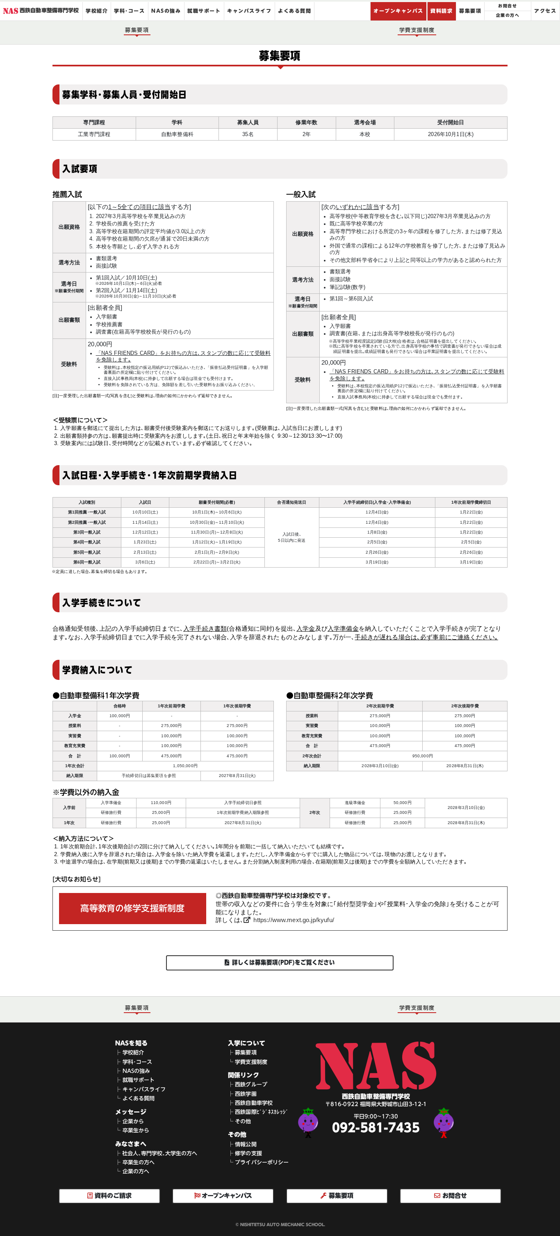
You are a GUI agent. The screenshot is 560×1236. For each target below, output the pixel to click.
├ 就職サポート (135, 1080)
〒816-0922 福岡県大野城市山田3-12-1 (376, 1104)
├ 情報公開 (242, 1144)
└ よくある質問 (135, 1098)
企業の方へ (507, 16)
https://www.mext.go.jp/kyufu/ (293, 920)
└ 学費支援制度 (247, 1062)
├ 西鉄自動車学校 (250, 1103)
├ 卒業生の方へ (135, 1163)
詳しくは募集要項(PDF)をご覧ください (283, 962)
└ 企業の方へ (132, 1172)
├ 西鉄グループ (247, 1085)
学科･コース (129, 10)
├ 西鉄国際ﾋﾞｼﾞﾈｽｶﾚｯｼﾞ (258, 1112)
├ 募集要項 (242, 1053)
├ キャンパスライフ (140, 1089)
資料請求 (441, 10)
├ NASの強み (132, 1071)
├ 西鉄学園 (242, 1094)
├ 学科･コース (133, 1062)
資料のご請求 (112, 1196)
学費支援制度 (417, 29)
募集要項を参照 (161, 775)
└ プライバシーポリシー (258, 1163)
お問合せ (508, 6)
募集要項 (470, 10)
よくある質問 (294, 10)
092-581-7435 (376, 1128)
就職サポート (204, 10)
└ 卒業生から (132, 1130)
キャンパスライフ (249, 10)
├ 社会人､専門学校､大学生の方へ (156, 1153)
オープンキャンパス (398, 10)
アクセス (546, 10)
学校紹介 (97, 10)
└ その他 (239, 1121)
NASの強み (166, 10)
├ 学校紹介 (129, 1053)
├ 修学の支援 (245, 1153)
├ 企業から (129, 1121)
